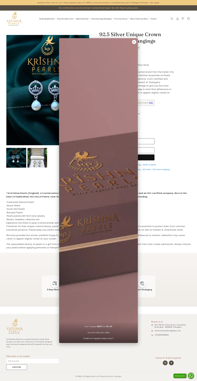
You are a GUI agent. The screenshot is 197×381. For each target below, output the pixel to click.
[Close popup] (134, 42)
